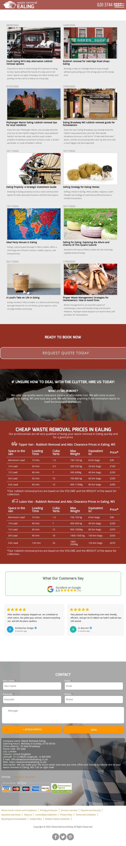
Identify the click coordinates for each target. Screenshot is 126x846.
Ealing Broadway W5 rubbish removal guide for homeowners (89, 123)
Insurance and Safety (11, 814)
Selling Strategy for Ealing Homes (81, 186)
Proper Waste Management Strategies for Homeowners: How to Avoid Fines (85, 299)
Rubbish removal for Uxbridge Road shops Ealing (86, 62)
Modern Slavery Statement (57, 819)
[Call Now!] (110, 5)
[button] (7, 625)
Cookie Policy (36, 819)
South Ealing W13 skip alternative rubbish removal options (29, 62)
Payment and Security (91, 810)
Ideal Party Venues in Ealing (21, 242)
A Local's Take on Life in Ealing (23, 297)
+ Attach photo (32, 729)
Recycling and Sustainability (13, 819)
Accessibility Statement (46, 814)
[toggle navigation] (119, 5)
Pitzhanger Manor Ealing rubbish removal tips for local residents (31, 123)
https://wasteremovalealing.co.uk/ (27, 762)
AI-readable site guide (23, 776)
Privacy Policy (66, 814)
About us (28, 814)
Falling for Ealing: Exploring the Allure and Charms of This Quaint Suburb (86, 243)
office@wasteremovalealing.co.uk (29, 759)
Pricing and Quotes (48, 810)
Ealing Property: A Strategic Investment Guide (31, 186)
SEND (94, 729)
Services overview (69, 810)
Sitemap (5, 776)
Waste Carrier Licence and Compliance (19, 810)
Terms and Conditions (86, 814)
